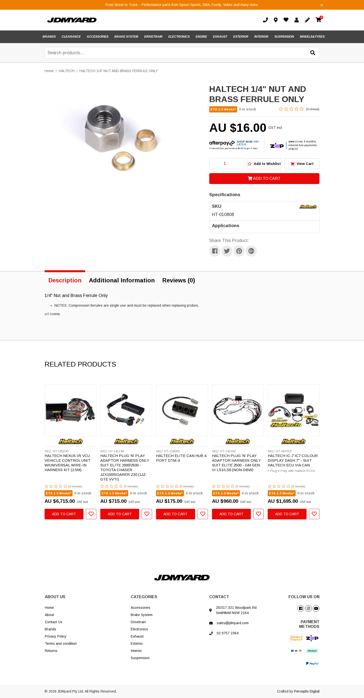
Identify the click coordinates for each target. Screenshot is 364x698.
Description (64, 280)
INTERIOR (261, 36)
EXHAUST (220, 36)
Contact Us (53, 622)
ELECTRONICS (179, 36)
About (49, 615)
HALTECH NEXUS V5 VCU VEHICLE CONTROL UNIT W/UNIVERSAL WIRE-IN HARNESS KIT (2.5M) (67, 463)
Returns (51, 651)
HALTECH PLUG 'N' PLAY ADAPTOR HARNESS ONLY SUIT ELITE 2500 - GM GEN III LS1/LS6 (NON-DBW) (236, 463)
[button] (264, 163)
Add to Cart (266, 178)
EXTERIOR (240, 36)
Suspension (140, 658)
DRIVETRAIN (153, 36)
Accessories (140, 608)
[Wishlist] (287, 20)
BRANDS (49, 36)
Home (49, 608)
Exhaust (137, 636)
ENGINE (201, 36)
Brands (50, 629)
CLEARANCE (71, 36)
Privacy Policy (55, 636)
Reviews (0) (178, 280)
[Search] (312, 53)
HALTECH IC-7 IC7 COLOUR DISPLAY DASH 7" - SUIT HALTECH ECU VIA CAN (293, 460)
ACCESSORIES (97, 36)
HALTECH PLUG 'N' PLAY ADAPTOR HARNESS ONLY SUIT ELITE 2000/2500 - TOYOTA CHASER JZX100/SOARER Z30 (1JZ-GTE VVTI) (124, 467)
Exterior (137, 643)
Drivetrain (138, 622)
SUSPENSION (284, 36)
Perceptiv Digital (306, 691)
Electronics (139, 629)
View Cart (304, 164)
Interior (136, 651)
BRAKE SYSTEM (126, 36)
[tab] (65, 279)
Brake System (142, 615)
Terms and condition (61, 643)
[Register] (308, 20)
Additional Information (122, 280)
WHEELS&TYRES (312, 36)
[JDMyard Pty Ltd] (72, 20)
